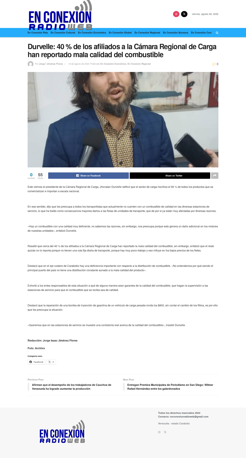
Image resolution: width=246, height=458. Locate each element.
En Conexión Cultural (63, 32)
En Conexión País (38, 32)
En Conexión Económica (92, 32)
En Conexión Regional (147, 32)
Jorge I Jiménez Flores (51, 63)
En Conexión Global (120, 32)
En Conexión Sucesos (175, 32)
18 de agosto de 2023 (78, 63)
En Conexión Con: (201, 32)
